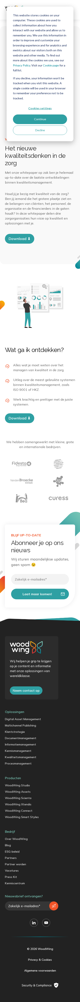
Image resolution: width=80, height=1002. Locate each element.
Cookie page (51, 65)
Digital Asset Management (23, 719)
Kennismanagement (18, 751)
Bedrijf (10, 831)
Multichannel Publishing (20, 725)
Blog (8, 845)
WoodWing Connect (18, 811)
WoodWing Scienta (18, 798)
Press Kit (11, 877)
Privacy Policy (21, 65)
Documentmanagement (20, 738)
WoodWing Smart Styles (22, 817)
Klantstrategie (15, 732)
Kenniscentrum (15, 883)
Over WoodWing (16, 839)
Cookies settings (40, 108)
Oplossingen (14, 712)
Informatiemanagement (20, 744)
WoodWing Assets (18, 792)
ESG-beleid (12, 851)
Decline (40, 130)
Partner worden (15, 864)
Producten (13, 778)
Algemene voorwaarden (40, 970)
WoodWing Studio (17, 785)
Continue (40, 119)
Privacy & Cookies (40, 960)
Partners (11, 858)
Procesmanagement (18, 763)
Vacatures (12, 870)
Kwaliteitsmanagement (20, 757)
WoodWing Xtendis (18, 804)
